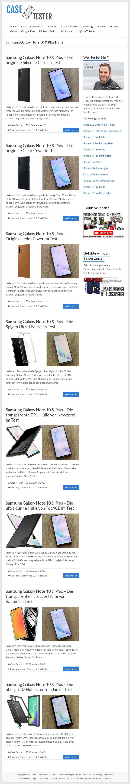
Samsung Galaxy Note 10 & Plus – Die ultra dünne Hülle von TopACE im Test (40, 505)
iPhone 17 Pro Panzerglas (97, 155)
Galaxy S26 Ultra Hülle (95, 174)
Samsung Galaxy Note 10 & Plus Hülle (28, 130)
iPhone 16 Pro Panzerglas (97, 192)
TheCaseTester (50, 778)
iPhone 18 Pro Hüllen (94, 137)
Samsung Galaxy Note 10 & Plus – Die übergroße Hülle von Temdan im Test (39, 687)
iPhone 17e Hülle (92, 161)
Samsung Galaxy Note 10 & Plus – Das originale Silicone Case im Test (40, 60)
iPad (23, 26)
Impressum (37, 778)
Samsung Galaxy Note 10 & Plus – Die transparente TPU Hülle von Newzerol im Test (40, 415)
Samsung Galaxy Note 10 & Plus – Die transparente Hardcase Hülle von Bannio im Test (39, 596)
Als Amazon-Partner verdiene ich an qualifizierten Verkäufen (85, 778)
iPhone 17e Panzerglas (95, 168)
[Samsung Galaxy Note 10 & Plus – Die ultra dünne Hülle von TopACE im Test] (42, 515)
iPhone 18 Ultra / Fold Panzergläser (102, 130)
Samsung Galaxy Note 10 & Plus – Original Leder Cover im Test (36, 236)
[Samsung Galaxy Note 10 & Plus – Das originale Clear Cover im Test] (42, 157)
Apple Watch (37, 26)
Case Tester (16, 125)
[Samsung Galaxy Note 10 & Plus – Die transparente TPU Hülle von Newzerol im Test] (42, 426)
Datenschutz (24, 778)
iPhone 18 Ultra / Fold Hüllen (99, 124)
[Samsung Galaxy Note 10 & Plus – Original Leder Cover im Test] (42, 245)
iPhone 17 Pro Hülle (94, 149)
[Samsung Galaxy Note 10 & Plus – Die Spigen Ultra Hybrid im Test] (42, 333)
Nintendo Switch (48, 31)
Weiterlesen (71, 130)
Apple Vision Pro (70, 26)
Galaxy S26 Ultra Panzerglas (98, 180)
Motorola (66, 31)
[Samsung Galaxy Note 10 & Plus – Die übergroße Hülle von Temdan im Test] (42, 696)
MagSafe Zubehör (86, 31)
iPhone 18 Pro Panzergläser (98, 143)
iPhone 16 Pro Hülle (94, 186)
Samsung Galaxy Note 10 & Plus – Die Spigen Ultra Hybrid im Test (39, 324)
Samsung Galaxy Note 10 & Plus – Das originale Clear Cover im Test (40, 148)
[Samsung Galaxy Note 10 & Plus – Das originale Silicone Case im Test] (42, 69)
